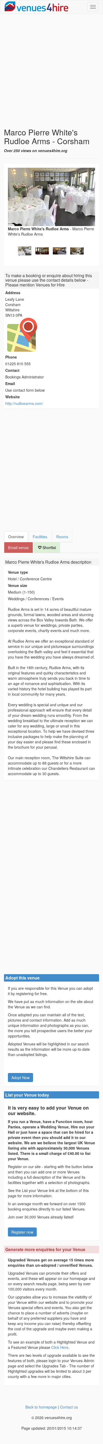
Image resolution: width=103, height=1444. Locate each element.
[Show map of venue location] (51, 335)
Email (10, 383)
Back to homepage (41, 1407)
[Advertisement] (51, 70)
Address (12, 292)
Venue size (17, 585)
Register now (22, 1232)
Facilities (40, 536)
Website (12, 396)
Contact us (69, 1407)
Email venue (18, 547)
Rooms (62, 536)
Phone (11, 357)
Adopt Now (20, 1077)
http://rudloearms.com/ (24, 403)
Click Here (59, 1347)
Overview (16, 536)
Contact (12, 370)
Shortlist (48, 547)
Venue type (18, 572)
